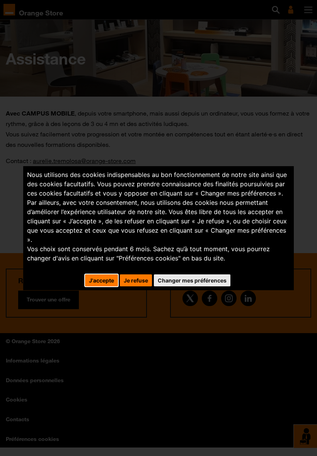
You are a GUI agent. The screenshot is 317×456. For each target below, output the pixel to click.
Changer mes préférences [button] (192, 280)
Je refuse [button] (136, 280)
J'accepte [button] (101, 280)
